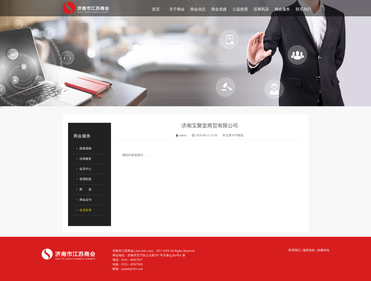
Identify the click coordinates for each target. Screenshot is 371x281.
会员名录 (85, 210)
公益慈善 (240, 9)
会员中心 (85, 168)
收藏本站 (323, 250)
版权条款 (309, 250)
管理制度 (85, 179)
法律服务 (85, 158)
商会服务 (282, 9)
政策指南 (85, 148)
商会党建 (219, 9)
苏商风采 (261, 9)
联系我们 (303, 9)
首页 (156, 9)
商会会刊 (85, 199)
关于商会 (177, 9)
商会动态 (198, 9)
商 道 (85, 189)
